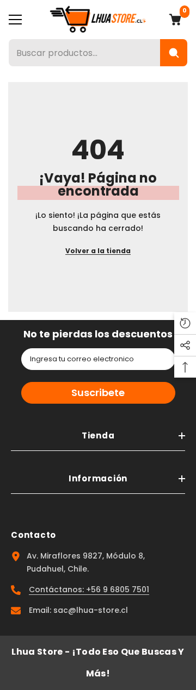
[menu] (15, 19)
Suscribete (98, 392)
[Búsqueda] (173, 52)
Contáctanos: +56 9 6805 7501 (89, 589)
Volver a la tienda (98, 250)
